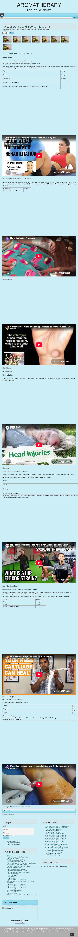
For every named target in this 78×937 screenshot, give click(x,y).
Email (40, 29)
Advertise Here (19, 923)
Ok (72, 935)
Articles (11, 814)
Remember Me (7, 835)
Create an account (12, 841)
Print (36, 29)
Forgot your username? (13, 842)
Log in (6, 838)
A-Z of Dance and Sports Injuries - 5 (27, 26)
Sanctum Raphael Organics (20, 920)
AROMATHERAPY (39, 5)
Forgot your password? (13, 844)
